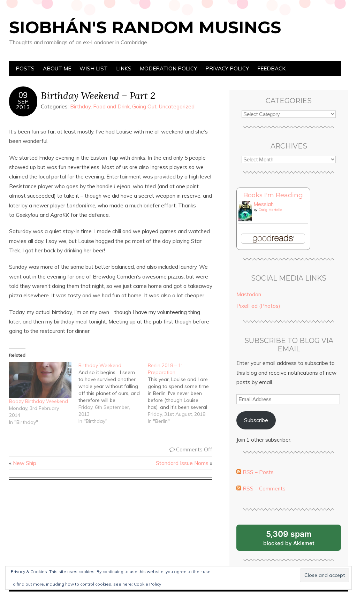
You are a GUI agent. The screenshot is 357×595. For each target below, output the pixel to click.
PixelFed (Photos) (258, 306)
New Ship (24, 463)
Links (123, 68)
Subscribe (256, 420)
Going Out (144, 106)
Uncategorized (177, 106)
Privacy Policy (227, 68)
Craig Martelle (270, 209)
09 (23, 95)
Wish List (93, 68)
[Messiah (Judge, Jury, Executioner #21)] (245, 219)
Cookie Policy (147, 584)
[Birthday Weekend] (113, 393)
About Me (57, 68)
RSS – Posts (257, 472)
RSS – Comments (263, 488)
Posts (25, 68)
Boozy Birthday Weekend (38, 401)
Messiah (263, 204)
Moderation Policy (168, 68)
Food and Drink (111, 106)
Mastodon (248, 294)
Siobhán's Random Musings (145, 27)
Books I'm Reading (273, 195)
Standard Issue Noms (182, 463)
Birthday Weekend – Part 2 (98, 95)
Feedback (271, 68)
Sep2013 (23, 104)
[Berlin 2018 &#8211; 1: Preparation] (182, 393)
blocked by (297, 540)
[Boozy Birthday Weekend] (40, 379)
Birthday (80, 106)
